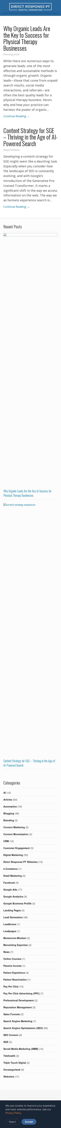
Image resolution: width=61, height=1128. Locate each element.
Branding (8, 820)
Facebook (9, 882)
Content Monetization (15, 834)
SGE (5, 1042)
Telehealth (9, 1055)
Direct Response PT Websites (20, 862)
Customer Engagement (16, 848)
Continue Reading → (16, 116)
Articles (7, 799)
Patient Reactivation (15, 979)
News (6, 952)
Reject (12, 1121)
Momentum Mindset (14, 938)
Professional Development (18, 1000)
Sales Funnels (11, 1014)
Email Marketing (12, 875)
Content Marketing (14, 827)
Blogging (8, 813)
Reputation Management (17, 1007)
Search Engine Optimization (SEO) (23, 1028)
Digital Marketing (13, 855)
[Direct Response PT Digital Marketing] (30, 9)
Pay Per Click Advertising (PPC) (21, 993)
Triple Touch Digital (14, 1062)
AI (4, 792)
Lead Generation (13, 917)
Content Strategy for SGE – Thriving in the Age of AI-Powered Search (30, 137)
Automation (10, 806)
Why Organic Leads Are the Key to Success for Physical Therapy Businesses (26, 38)
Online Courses (12, 958)
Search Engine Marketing (17, 1021)
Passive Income (12, 965)
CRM (6, 841)
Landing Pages (12, 910)
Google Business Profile (17, 903)
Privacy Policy (13, 1112)
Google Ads (10, 889)
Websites (8, 1076)
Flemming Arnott (11, 54)
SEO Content (10, 1035)
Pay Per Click (10, 986)
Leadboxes (9, 924)
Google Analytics (13, 896)
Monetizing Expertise (15, 945)
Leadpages (9, 931)
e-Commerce (10, 868)
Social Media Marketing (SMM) (20, 1048)
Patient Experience (14, 972)
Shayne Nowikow (11, 149)
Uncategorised (11, 1069)
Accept (29, 1121)
